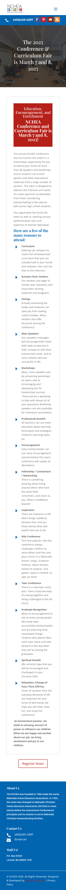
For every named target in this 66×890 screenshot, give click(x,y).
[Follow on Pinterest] (43, 19)
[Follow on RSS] (57, 19)
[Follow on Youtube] (50, 19)
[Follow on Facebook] (37, 19)
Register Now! (33, 763)
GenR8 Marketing (35, 880)
